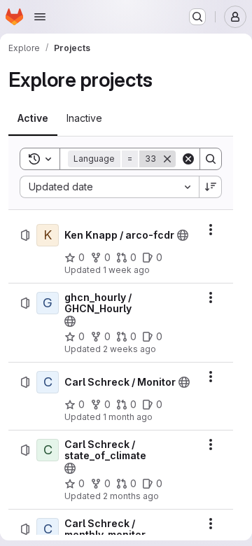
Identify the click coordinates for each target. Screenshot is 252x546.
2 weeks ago (129, 349)
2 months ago (131, 496)
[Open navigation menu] (40, 17)
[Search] (211, 159)
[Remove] (167, 158)
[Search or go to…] (197, 16)
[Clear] (188, 158)
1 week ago (126, 270)
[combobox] (109, 187)
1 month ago (128, 417)
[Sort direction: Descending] (211, 187)
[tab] (32, 118)
